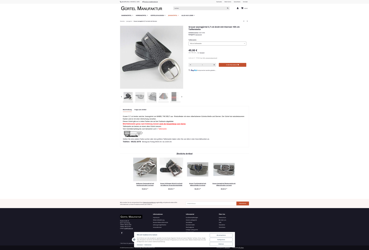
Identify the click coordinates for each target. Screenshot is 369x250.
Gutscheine (237, 2)
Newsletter (222, 225)
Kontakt (245, 2)
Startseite (219, 2)
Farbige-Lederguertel (192, 230)
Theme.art (227, 247)
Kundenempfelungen (192, 217)
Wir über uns (222, 220)
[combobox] (217, 43)
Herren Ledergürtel (191, 220)
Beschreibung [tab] (127, 110)
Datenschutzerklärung (149, 202)
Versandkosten (157, 227)
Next (181, 96)
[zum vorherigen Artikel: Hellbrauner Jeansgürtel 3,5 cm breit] (244, 21)
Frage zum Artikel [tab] (140, 110)
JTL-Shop (241, 247)
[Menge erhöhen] (214, 65)
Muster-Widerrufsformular (160, 222)
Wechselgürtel (190, 227)
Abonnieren (242, 203)
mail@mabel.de (128, 228)
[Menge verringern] (190, 65)
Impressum (156, 217)
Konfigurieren (221, 239)
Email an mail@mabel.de (151, 2)
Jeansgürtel (198, 34)
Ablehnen (221, 244)
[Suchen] (228, 8)
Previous (121, 96)
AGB (220, 222)
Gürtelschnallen (190, 225)
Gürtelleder (189, 222)
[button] (238, 8)
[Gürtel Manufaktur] (142, 8)
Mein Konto (227, 2)
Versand (202, 53)
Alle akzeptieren (221, 235)
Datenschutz (222, 217)
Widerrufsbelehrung (158, 220)
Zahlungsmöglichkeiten (159, 225)
